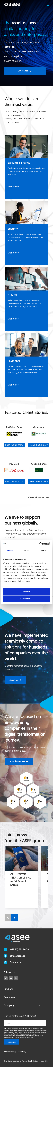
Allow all (26, 591)
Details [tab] (27, 550)
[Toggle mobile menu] (48, 4)
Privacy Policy (34, 1035)
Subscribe (12, 1042)
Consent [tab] (9, 550)
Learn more (13, 186)
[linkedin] (16, 978)
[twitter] (6, 978)
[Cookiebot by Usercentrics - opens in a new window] (39, 543)
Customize (25, 599)
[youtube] (11, 978)
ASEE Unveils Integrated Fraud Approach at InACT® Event (20, 879)
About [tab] (43, 550)
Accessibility (21, 1051)
